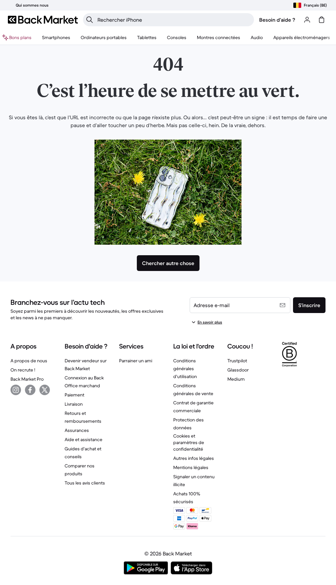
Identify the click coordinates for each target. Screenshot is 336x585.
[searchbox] (173, 19)
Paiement (74, 395)
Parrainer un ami (135, 361)
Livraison (74, 404)
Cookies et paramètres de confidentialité (188, 442)
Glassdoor (238, 370)
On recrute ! (22, 370)
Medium (236, 379)
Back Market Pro (27, 379)
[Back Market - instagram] (15, 390)
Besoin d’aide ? (277, 19)
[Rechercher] (89, 19)
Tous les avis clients (85, 483)
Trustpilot (237, 361)
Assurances (77, 430)
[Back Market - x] (44, 390)
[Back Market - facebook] (30, 390)
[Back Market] (43, 20)
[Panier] (321, 19)
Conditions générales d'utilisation (185, 368)
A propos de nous (28, 361)
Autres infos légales (193, 458)
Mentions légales (190, 467)
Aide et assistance (83, 439)
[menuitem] (56, 37)
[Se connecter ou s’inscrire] (307, 19)
